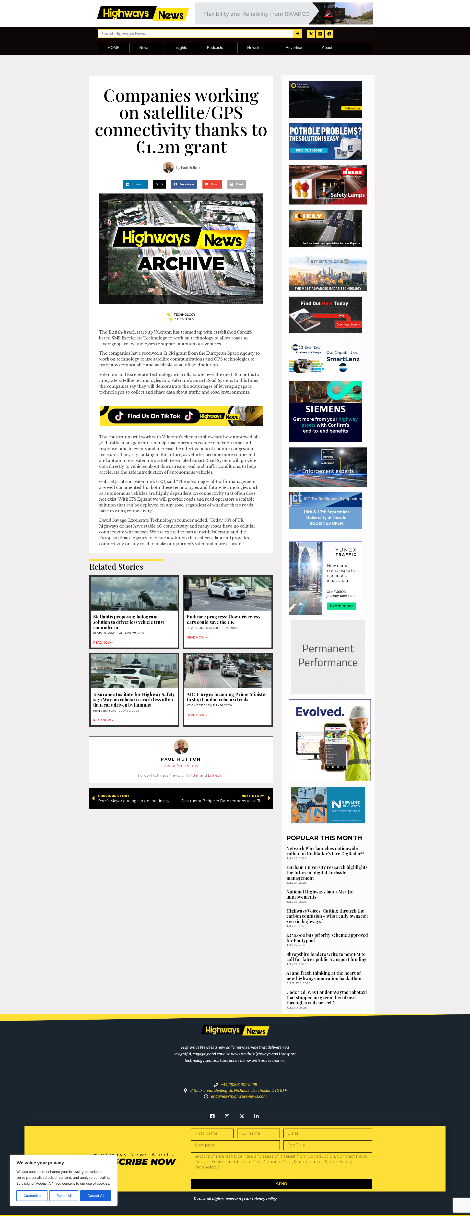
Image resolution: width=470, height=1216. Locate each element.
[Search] (297, 33)
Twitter (193, 775)
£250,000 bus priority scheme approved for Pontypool (327, 937)
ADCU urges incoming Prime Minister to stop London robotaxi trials (227, 697)
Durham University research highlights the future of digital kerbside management (326, 872)
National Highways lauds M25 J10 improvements (319, 894)
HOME (113, 48)
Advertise (294, 48)
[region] (64, 1180)
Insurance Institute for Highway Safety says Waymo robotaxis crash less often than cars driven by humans (134, 699)
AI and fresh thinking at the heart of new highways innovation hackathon (323, 975)
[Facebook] (329, 34)
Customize (32, 1195)
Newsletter (256, 48)
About (327, 48)
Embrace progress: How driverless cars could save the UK (223, 619)
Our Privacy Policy (260, 1199)
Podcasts (215, 48)
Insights (180, 48)
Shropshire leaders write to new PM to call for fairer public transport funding (326, 957)
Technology (184, 314)
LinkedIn (215, 775)
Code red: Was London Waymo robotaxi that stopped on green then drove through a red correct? (326, 997)
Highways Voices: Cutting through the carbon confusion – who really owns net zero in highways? (327, 916)
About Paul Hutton (181, 765)
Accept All (95, 1195)
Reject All (64, 1195)
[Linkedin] (320, 34)
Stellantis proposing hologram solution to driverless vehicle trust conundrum (128, 622)
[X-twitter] (311, 34)
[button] (135, 184)
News (144, 48)
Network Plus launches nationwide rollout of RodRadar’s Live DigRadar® (325, 851)
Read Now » (103, 642)
